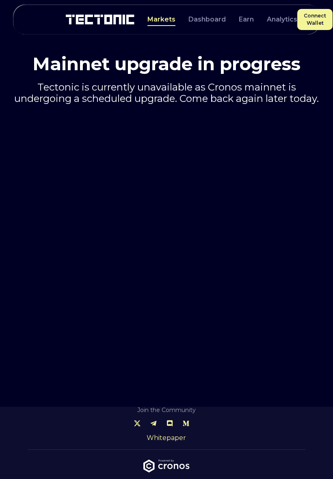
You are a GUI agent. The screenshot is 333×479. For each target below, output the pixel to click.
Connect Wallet (315, 19)
